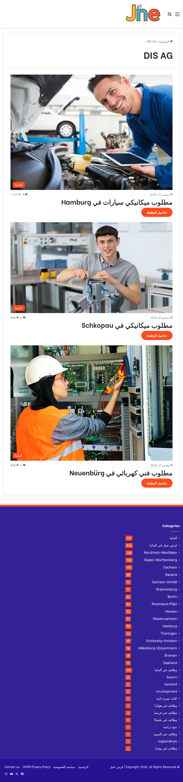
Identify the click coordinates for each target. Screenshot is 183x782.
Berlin (172, 597)
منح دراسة (170, 727)
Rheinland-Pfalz (164, 604)
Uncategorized (166, 691)
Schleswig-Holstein (161, 641)
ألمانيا (173, 538)
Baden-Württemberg (160, 560)
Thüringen (168, 633)
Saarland (170, 663)
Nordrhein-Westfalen (160, 552)
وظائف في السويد (165, 734)
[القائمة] (177, 16)
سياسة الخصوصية (64, 767)
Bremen (170, 655)
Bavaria (171, 574)
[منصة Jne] (144, 14)
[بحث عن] (169, 16)
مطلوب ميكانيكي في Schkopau (127, 325)
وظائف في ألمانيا (166, 670)
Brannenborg (166, 589)
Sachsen (170, 567)
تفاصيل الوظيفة (157, 212)
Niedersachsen (165, 619)
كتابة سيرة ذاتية (166, 698)
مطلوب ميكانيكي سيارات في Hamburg (117, 201)
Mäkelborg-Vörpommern (157, 648)
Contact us (12, 767)
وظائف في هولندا (165, 705)
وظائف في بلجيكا (165, 720)
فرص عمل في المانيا (163, 545)
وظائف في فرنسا (165, 713)
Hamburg (169, 626)
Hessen (171, 611)
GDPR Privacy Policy (36, 767)
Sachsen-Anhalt (164, 582)
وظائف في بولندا (166, 748)
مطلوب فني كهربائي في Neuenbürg (121, 472)
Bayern (172, 677)
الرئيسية (164, 41)
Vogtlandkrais (167, 741)
